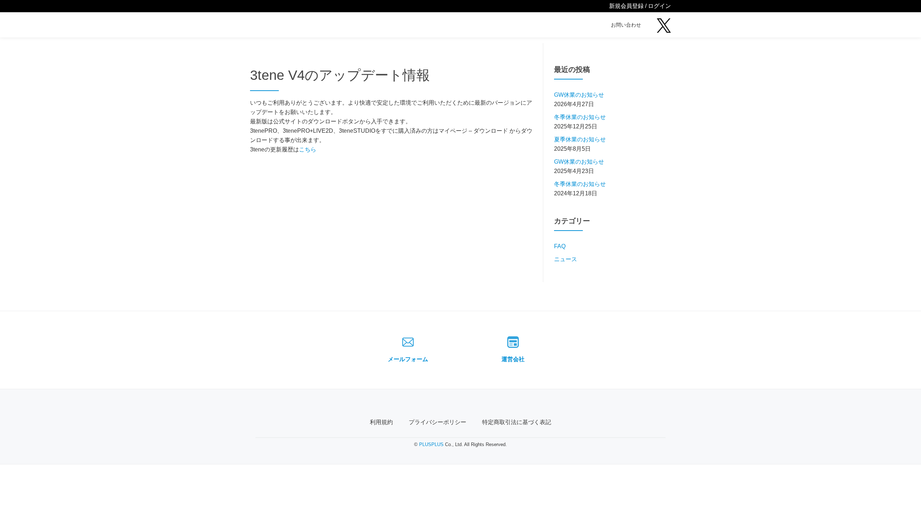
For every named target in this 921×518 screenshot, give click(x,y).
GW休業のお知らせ (579, 95)
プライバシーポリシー (437, 422)
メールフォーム (408, 359)
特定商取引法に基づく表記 (516, 422)
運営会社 (513, 359)
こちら (307, 149)
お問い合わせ (626, 25)
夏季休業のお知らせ (580, 139)
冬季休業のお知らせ (580, 117)
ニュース (565, 259)
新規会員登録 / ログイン (640, 6)
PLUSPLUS (431, 444)
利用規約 (381, 422)
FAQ (560, 246)
